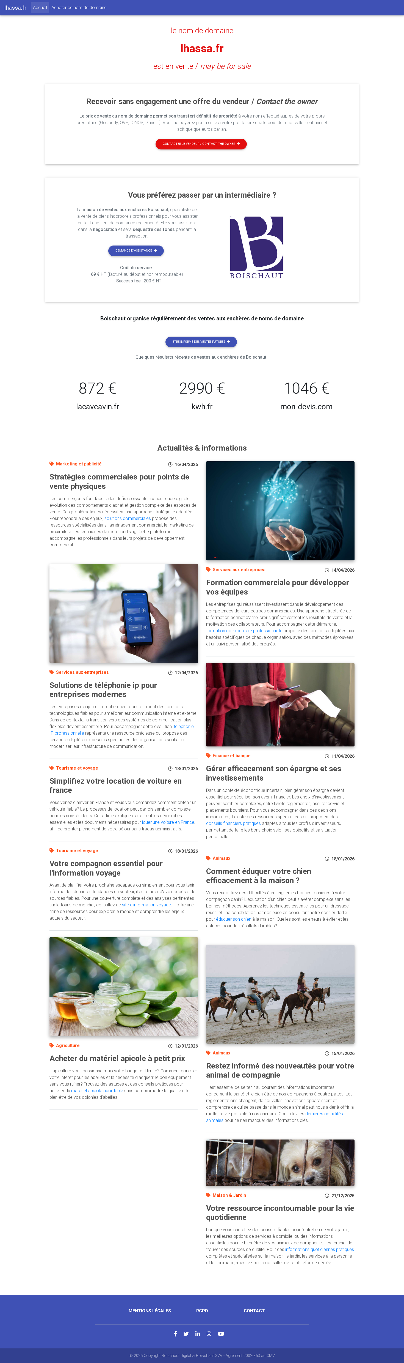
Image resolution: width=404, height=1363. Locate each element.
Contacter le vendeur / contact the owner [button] (199, 144)
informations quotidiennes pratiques (319, 1249)
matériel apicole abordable (97, 1090)
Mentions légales (150, 1310)
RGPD (202, 1310)
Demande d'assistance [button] (133, 250)
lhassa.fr (202, 48)
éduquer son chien (233, 919)
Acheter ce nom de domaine (79, 7)
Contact (254, 1310)
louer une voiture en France (168, 822)
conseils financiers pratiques (233, 823)
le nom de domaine (202, 30)
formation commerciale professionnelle (244, 630)
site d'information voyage (146, 904)
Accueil (41, 7)
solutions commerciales (127, 518)
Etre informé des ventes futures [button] (199, 342)
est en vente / (202, 66)
